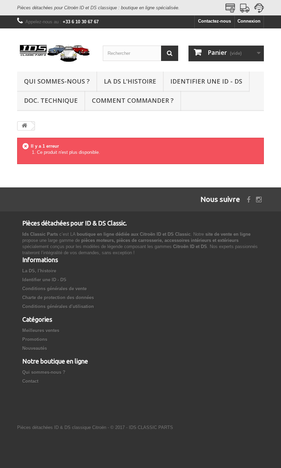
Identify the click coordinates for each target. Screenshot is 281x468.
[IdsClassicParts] (55, 52)
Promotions (34, 339)
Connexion (248, 21)
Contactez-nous (214, 21)
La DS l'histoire (130, 81)
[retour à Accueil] (24, 126)
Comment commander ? (133, 100)
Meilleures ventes (40, 330)
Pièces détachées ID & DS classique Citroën (61, 427)
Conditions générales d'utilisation (58, 306)
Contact (30, 381)
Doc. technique (51, 100)
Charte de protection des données (58, 297)
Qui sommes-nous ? (57, 81)
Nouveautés (34, 348)
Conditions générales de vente (54, 288)
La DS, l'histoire (39, 270)
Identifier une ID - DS (206, 81)
